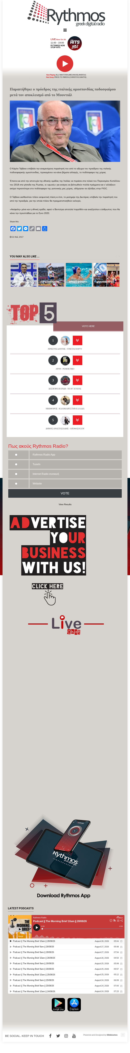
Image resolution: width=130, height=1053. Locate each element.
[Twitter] (58, 1036)
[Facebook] (50, 1036)
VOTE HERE (88, 326)
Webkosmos (112, 1035)
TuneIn (36, 464)
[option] (23, 274)
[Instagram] (66, 1036)
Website (37, 483)
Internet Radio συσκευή (46, 474)
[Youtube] (74, 1036)
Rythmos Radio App (44, 454)
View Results (65, 504)
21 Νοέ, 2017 (17, 237)
